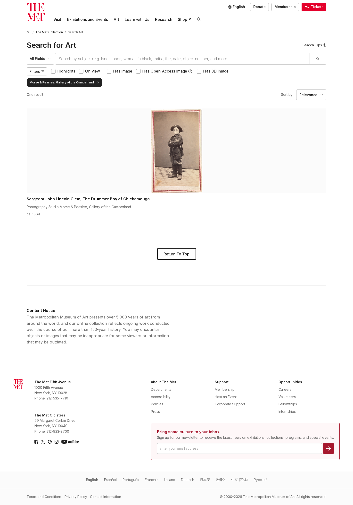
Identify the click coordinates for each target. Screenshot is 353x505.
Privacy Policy (76, 497)
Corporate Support (230, 404)
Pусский (260, 480)
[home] (29, 32)
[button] (190, 71)
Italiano (169, 480)
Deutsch (187, 480)
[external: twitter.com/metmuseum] (43, 442)
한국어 (220, 480)
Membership (285, 7)
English (92, 480)
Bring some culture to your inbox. (188, 431)
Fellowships (288, 404)
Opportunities (290, 382)
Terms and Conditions (44, 497)
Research (163, 19)
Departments (161, 389)
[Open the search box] (199, 19)
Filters (35, 71)
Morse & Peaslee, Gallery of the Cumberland (62, 82)
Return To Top (176, 254)
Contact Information (105, 497)
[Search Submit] (318, 58)
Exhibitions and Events (87, 19)
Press (155, 411)
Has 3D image (216, 71)
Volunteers (287, 397)
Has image (122, 71)
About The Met (163, 382)
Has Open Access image (164, 71)
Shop (182, 19)
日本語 (205, 480)
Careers (285, 389)
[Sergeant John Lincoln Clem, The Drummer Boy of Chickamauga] (176, 150)
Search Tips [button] (312, 45)
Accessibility (161, 397)
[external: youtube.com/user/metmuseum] (70, 442)
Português (131, 480)
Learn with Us (137, 19)
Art (116, 19)
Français (151, 480)
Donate (259, 7)
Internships (287, 411)
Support (222, 382)
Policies (157, 404)
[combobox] (182, 58)
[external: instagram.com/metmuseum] (56, 442)
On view (92, 71)
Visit (57, 19)
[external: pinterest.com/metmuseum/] (50, 442)
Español (110, 480)
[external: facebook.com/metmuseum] (36, 442)
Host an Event (226, 397)
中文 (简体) (239, 480)
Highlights (66, 71)
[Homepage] (36, 12)
